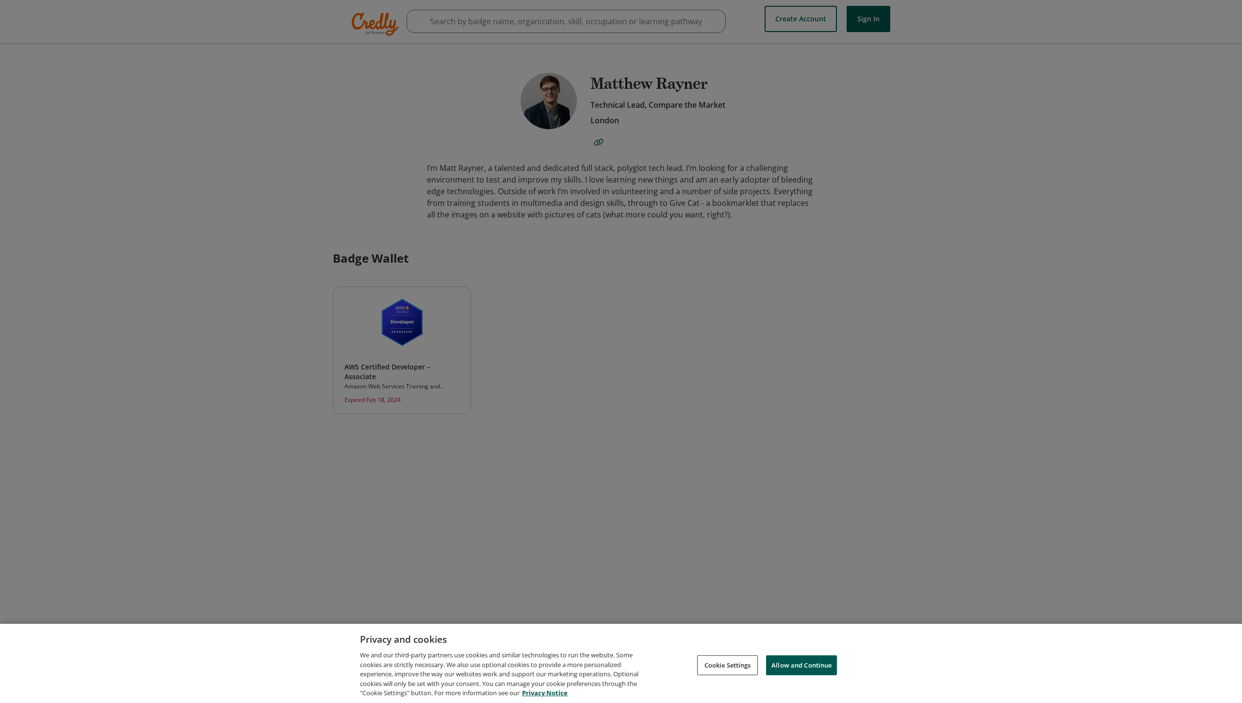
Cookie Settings (727, 664)
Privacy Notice (545, 692)
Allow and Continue (801, 664)
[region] (621, 663)
